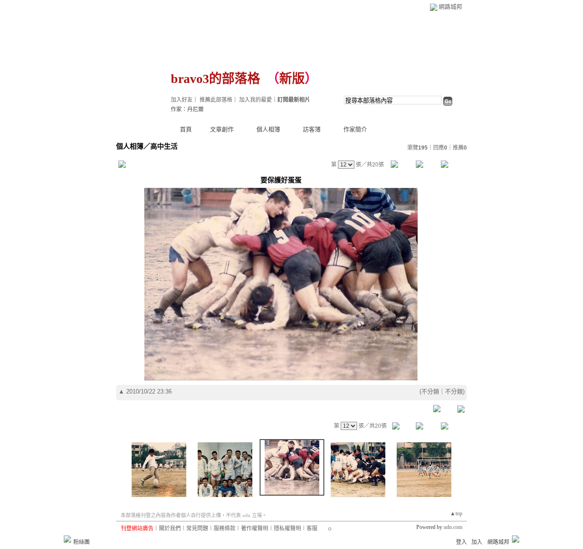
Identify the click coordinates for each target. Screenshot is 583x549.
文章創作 (222, 129)
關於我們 (170, 528)
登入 (461, 542)
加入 (476, 542)
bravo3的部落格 (215, 79)
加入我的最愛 (255, 100)
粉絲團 (81, 542)
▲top (456, 513)
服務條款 (224, 528)
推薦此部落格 (215, 100)
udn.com (453, 527)
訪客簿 (312, 129)
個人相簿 (268, 129)
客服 (312, 528)
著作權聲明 (254, 528)
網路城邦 (450, 6)
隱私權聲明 (287, 528)
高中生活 (164, 146)
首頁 (186, 129)
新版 (292, 79)
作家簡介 (355, 129)
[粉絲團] (67, 539)
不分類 (430, 391)
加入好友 (182, 100)
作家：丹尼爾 (187, 109)
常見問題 (197, 528)
